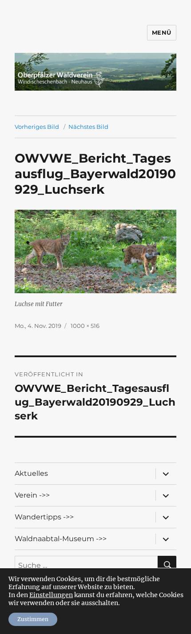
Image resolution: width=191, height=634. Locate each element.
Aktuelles (31, 473)
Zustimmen (32, 619)
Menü (161, 32)
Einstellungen (51, 595)
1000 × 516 (85, 325)
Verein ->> (32, 495)
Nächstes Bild (88, 126)
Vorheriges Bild (37, 126)
